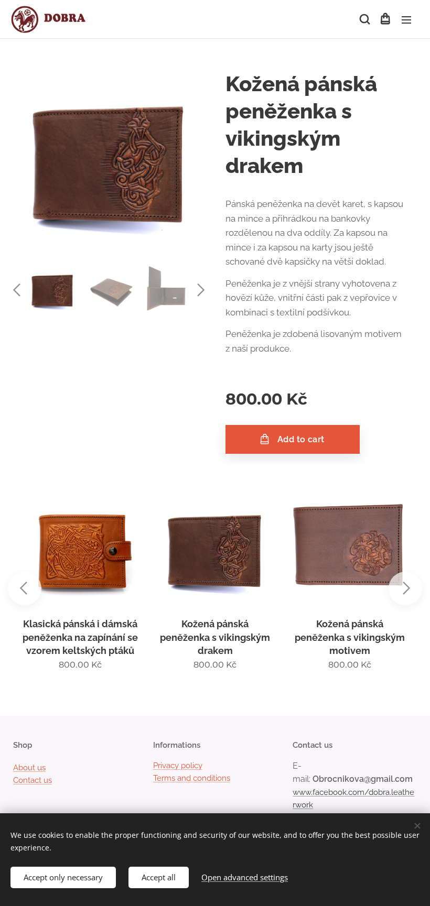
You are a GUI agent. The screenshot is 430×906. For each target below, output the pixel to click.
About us (29, 767)
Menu (406, 19)
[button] (363, 19)
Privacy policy (177, 765)
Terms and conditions (191, 778)
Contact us (32, 780)
